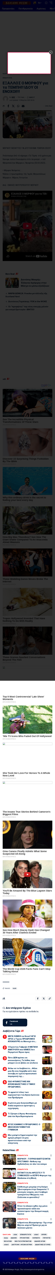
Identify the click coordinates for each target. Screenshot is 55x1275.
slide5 (6, 1244)
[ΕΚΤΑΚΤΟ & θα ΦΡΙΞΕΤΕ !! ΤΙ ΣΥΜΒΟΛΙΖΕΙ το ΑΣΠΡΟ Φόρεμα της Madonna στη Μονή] (9, 1173)
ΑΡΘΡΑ (43, 1234)
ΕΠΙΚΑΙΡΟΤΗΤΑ (22, 1155)
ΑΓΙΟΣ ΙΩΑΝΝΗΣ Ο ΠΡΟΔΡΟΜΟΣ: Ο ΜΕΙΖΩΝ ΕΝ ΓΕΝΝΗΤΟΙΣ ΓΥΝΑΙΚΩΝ (24, 1127)
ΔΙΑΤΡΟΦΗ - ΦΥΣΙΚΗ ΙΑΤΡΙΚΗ (22, 1244)
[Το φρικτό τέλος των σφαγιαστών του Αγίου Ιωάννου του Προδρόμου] (47, 1095)
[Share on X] (43, 998)
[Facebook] (15, 1022)
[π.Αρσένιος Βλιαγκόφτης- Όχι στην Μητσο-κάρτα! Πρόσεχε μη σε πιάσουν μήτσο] (9, 1223)
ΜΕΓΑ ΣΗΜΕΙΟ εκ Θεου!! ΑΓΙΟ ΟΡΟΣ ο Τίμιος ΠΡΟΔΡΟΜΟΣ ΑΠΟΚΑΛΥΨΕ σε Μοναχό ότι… (22, 1039)
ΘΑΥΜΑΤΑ (36, 1238)
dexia (6, 1238)
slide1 (36, 1234)
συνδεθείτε (34, 1011)
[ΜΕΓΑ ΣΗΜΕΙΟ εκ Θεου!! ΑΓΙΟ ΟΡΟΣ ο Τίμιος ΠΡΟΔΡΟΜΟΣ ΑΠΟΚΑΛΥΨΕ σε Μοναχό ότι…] (47, 1039)
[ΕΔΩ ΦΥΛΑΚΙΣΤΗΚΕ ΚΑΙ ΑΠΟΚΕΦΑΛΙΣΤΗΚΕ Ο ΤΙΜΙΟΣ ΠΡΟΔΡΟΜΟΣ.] (47, 1084)
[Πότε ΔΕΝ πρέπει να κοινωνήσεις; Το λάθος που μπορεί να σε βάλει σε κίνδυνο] (47, 1060)
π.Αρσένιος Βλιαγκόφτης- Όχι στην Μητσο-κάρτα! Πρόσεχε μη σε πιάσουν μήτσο (34, 1225)
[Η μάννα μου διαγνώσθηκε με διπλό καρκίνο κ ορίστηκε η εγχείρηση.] (47, 1106)
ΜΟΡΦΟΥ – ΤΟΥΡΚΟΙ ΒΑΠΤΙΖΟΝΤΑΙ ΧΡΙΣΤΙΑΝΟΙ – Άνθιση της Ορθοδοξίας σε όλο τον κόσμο (33, 1161)
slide (14, 988)
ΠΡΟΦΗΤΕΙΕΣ (24, 1238)
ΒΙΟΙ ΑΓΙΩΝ (8, 1241)
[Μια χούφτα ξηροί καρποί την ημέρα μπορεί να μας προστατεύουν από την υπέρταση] (47, 1138)
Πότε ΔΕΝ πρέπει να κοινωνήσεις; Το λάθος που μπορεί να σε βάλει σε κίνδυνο (23, 1060)
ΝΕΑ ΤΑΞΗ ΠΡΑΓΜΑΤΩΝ (23, 1241)
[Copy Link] (49, 998)
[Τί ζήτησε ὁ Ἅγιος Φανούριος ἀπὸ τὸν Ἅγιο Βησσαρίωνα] (47, 1116)
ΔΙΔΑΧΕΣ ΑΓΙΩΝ (39, 1241)
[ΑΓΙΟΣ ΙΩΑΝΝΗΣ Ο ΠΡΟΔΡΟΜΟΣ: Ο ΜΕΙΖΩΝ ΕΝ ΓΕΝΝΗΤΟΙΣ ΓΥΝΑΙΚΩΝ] (47, 1127)
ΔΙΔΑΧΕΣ (14, 1238)
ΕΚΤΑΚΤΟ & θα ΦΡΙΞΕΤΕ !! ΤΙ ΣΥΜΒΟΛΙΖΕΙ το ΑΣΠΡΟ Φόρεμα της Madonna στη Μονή (34, 1175)
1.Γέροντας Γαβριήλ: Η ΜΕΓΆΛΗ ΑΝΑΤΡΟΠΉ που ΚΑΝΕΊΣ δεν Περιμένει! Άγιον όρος (23, 1049)
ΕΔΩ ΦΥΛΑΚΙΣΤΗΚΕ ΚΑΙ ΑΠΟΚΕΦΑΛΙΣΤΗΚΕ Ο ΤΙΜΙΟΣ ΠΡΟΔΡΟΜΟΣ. (21, 1084)
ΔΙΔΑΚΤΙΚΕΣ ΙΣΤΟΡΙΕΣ (42, 1244)
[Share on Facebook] (37, 998)
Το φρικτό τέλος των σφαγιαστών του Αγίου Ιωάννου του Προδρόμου (23, 1095)
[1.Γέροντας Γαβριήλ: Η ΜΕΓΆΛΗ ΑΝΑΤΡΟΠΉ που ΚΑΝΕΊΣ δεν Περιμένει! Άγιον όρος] (47, 1050)
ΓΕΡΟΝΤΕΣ (46, 1238)
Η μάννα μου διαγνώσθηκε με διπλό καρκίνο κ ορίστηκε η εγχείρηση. (22, 1105)
